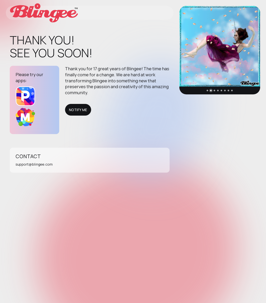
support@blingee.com (34, 164)
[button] (207, 90)
